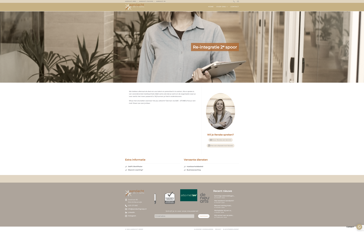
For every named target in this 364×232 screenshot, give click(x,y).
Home (211, 7)
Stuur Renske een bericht (221, 140)
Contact (235, 7)
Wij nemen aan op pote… (223, 215)
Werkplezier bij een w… (223, 210)
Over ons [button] (221, 7)
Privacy (218, 229)
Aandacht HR (161, 1)
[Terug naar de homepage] (134, 6)
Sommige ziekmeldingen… (224, 196)
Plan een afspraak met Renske (222, 145)
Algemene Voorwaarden (203, 229)
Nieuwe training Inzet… (223, 205)
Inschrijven (204, 216)
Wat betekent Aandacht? (224, 201)
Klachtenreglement (231, 229)
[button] (359, 227)
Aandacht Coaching (146, 1)
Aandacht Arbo (130, 1)
